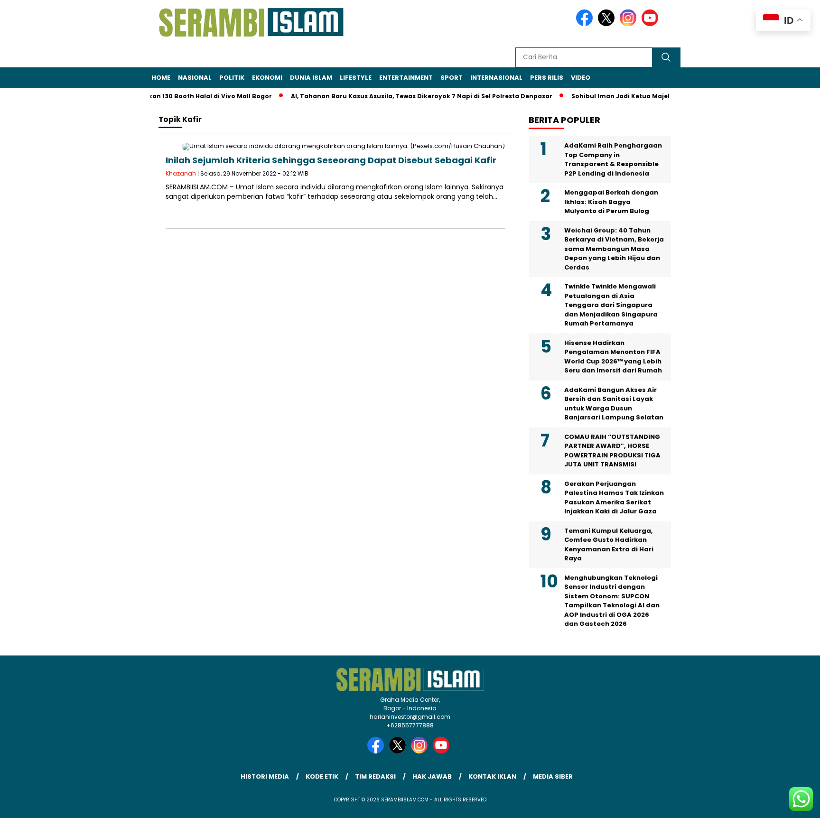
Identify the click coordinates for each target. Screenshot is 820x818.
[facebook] (586, 24)
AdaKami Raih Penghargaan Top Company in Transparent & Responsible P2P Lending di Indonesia (613, 159)
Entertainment (406, 77)
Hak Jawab (432, 776)
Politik (231, 77)
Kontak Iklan (492, 776)
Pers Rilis (546, 77)
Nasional (195, 77)
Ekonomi (267, 77)
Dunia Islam (311, 77)
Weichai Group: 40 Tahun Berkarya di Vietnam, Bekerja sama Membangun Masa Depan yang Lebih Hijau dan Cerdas (614, 249)
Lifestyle (356, 77)
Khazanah (181, 173)
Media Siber (553, 776)
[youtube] (652, 24)
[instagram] (630, 24)
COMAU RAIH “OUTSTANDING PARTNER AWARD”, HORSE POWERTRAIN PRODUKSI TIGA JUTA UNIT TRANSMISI (612, 450)
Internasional (496, 77)
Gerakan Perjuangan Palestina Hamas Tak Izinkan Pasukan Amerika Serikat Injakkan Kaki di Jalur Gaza (614, 497)
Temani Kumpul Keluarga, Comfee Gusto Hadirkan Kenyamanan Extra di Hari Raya (608, 544)
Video (580, 77)
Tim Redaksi (375, 776)
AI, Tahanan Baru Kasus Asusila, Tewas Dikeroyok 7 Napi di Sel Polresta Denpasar (409, 96)
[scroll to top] (787, 803)
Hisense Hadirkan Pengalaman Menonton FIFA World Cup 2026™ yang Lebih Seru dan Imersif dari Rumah (613, 356)
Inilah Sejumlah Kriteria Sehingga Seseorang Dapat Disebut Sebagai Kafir (331, 160)
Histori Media (265, 776)
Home (160, 77)
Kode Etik (322, 776)
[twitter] (608, 24)
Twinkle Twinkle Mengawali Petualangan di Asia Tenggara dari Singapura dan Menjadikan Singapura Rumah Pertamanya (611, 305)
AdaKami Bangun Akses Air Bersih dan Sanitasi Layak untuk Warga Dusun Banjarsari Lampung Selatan (613, 403)
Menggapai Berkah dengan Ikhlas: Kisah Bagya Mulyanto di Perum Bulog (611, 201)
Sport (451, 77)
